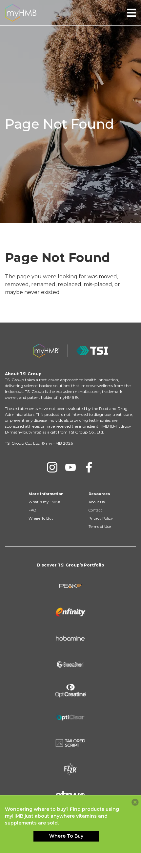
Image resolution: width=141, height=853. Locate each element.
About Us (97, 502)
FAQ (32, 510)
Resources (99, 493)
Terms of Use (100, 526)
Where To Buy (41, 518)
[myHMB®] (20, 12)
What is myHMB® (44, 502)
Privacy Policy (101, 518)
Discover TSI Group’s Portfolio (70, 565)
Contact (95, 510)
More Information (46, 493)
